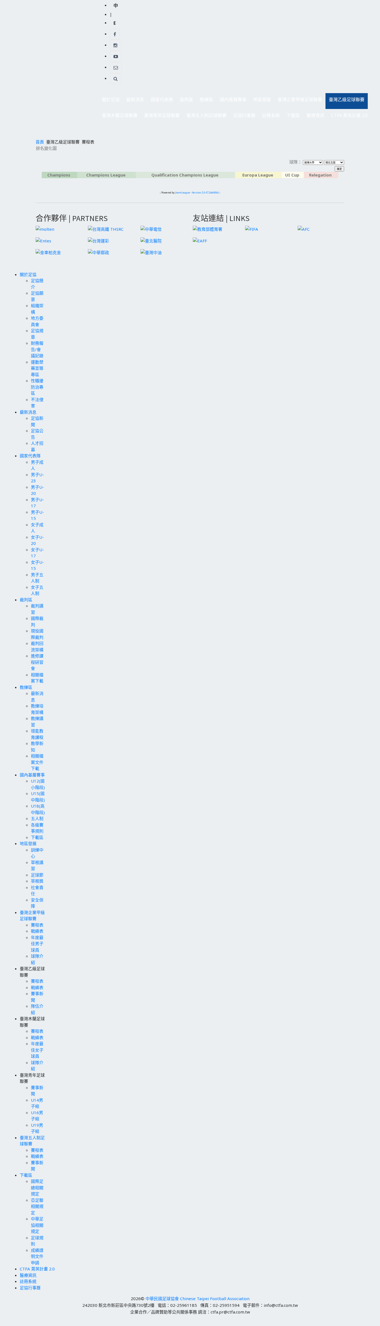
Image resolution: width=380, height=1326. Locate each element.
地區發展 (260, 101)
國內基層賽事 (231, 101)
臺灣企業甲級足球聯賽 (298, 101)
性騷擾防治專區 (37, 387)
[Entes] (43, 240)
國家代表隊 (160, 101)
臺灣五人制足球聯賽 (204, 116)
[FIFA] (251, 228)
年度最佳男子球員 (37, 944)
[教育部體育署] (207, 228)
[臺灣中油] (151, 252)
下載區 (291, 116)
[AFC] (304, 228)
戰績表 (37, 931)
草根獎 (37, 881)
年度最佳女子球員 (37, 1050)
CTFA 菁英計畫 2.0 (349, 115)
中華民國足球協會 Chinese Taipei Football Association (197, 1298)
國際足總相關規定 (37, 1187)
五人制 (37, 818)
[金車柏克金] (48, 252)
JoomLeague (182, 192)
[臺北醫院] (151, 240)
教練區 (204, 101)
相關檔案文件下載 (37, 762)
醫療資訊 (315, 115)
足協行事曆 (244, 115)
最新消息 (133, 101)
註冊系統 (271, 115)
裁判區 (184, 101)
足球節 (37, 875)
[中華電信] (151, 228)
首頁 (40, 142)
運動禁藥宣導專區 (37, 368)
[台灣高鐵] (106, 228)
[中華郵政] (98, 252)
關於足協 (109, 101)
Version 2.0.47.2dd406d (205, 192)
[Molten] (45, 228)
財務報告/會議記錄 (37, 349)
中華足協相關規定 (37, 1225)
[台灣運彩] (98, 240)
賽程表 (37, 925)
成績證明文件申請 (37, 1256)
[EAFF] (200, 240)
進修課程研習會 (37, 662)
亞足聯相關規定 (37, 1206)
